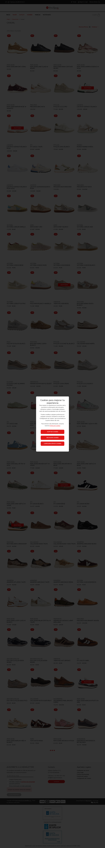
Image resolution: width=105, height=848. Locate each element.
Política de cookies (54, 426)
